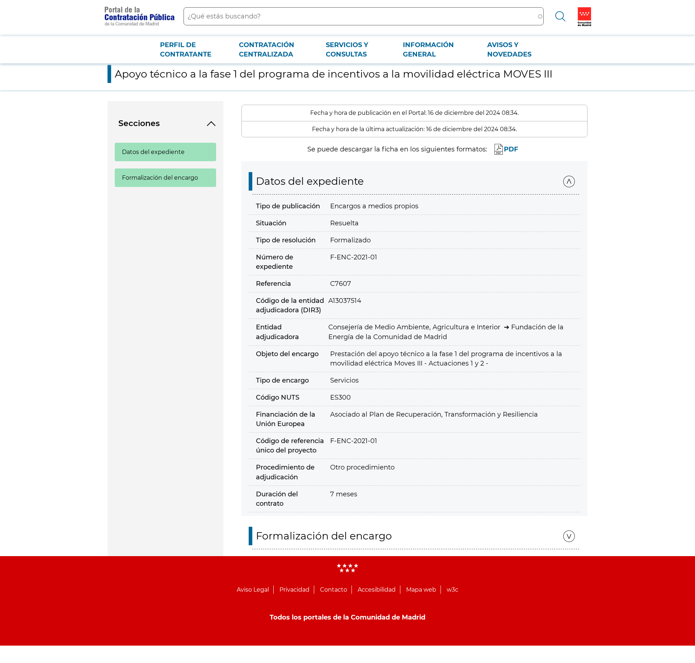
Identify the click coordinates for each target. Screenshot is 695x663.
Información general (428, 49)
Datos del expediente (153, 152)
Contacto (333, 589)
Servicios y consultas (347, 49)
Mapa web (421, 589)
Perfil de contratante (185, 49)
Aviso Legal (253, 589)
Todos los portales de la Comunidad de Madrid (347, 617)
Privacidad (294, 589)
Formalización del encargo (160, 177)
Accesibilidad (377, 589)
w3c (452, 589)
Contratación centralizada (266, 49)
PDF (511, 149)
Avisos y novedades (509, 49)
